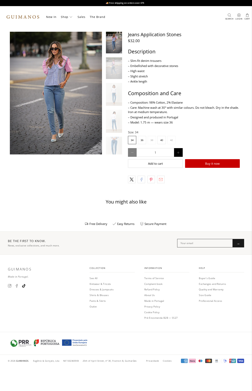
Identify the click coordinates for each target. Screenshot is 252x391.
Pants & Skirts (98, 301)
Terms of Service (154, 278)
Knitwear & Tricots (100, 284)
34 (132, 140)
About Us (149, 295)
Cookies (167, 360)
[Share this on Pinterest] (151, 179)
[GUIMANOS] (23, 17)
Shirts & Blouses (99, 295)
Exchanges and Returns (212, 284)
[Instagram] (9, 286)
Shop (64, 17)
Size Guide (205, 295)
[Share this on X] (131, 179)
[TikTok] (24, 286)
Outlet (93, 306)
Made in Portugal (154, 301)
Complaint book (153, 284)
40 (161, 140)
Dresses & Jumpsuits (102, 289)
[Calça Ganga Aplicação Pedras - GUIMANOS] (56, 93)
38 (151, 140)
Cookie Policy (152, 312)
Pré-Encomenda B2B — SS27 (161, 317)
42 (171, 140)
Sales (81, 17)
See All (94, 278)
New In (51, 17)
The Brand (97, 17)
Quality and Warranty (211, 289)
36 (142, 140)
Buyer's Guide (207, 278)
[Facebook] (17, 286)
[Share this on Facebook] (141, 179)
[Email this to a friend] (161, 179)
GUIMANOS (22, 360)
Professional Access (210, 301)
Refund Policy (152, 289)
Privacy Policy (152, 306)
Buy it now (212, 163)
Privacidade (152, 360)
